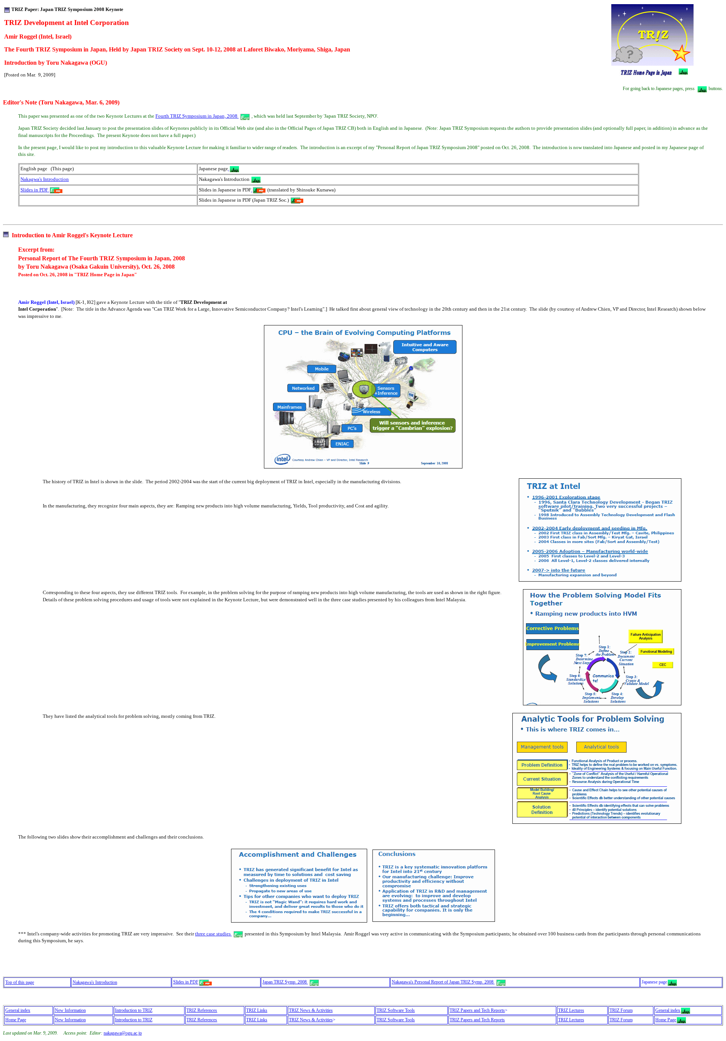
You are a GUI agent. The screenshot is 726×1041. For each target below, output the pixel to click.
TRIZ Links (256, 1010)
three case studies (213, 934)
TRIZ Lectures (571, 1010)
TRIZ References (201, 1010)
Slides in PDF (34, 190)
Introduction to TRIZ (133, 1010)
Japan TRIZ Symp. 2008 (285, 982)
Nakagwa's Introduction (44, 179)
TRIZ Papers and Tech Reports (477, 1010)
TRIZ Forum (621, 1010)
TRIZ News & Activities (311, 1010)
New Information (70, 1010)
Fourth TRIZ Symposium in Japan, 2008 (197, 116)
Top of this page (19, 982)
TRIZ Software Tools (396, 1010)
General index (17, 1010)
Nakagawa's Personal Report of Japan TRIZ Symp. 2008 (443, 982)
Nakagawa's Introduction (95, 982)
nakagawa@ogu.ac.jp (123, 1033)
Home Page (15, 1019)
